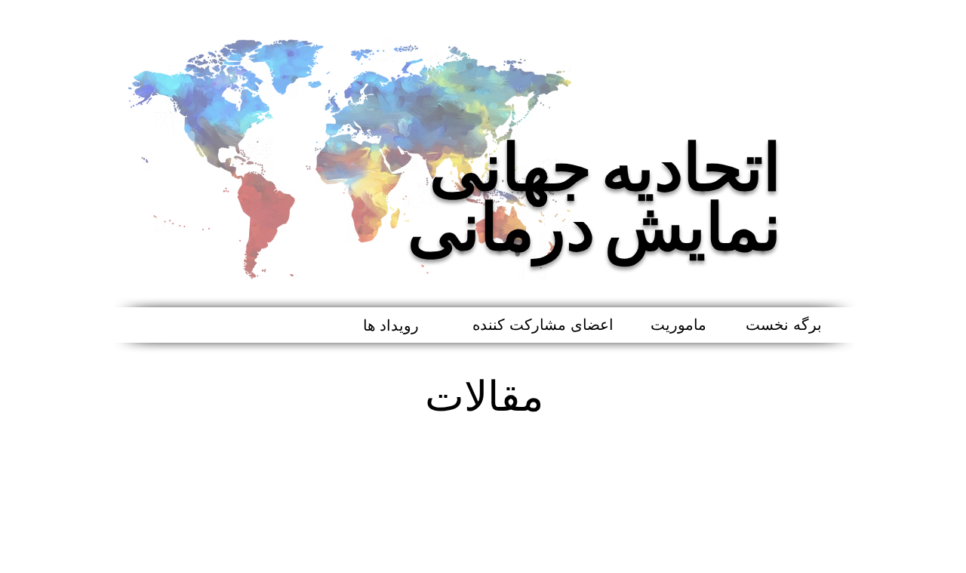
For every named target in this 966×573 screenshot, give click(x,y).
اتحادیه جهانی (605, 170)
